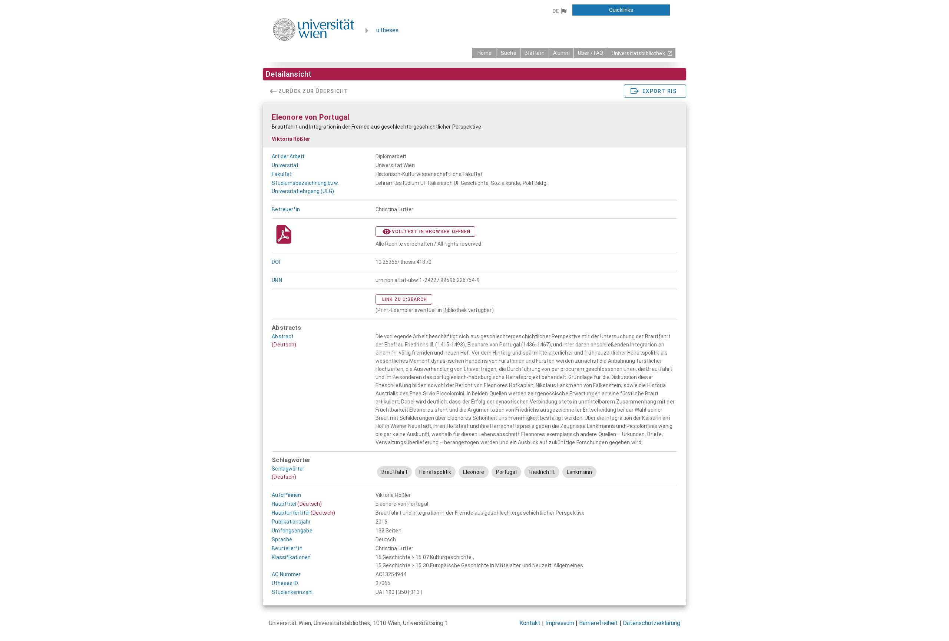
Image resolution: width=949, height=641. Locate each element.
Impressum (559, 623)
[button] (559, 11)
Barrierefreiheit (598, 623)
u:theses (387, 30)
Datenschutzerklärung (651, 623)
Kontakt (529, 623)
